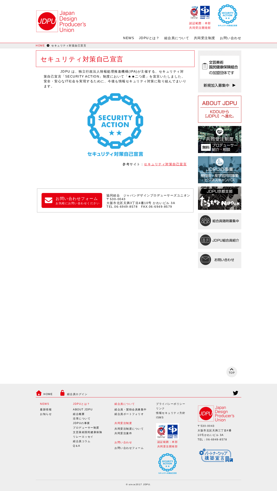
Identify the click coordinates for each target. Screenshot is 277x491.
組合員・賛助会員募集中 (130, 409)
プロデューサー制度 (86, 427)
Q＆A (76, 445)
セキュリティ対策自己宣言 (165, 164)
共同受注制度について (129, 428)
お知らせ (46, 414)
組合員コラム (81, 441)
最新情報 (46, 409)
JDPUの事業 (81, 423)
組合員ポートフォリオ (129, 414)
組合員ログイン (77, 394)
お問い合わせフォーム (129, 448)
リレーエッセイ (83, 436)
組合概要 (79, 414)
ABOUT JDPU (83, 409)
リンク (160, 408)
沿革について (81, 418)
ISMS (160, 417)
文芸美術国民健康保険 (87, 432)
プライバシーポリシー (170, 403)
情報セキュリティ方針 (170, 412)
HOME (40, 45)
